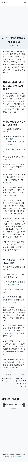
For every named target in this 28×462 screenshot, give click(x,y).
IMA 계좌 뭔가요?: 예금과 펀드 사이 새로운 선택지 (21, 380)
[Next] (24, 405)
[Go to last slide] (4, 405)
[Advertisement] (14, 20)
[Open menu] (25, 3)
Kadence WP (18, 457)
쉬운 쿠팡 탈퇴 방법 (6, 378)
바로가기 (11, 139)
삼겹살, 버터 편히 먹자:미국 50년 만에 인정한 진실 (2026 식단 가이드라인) (14, 404)
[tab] (12, 408)
